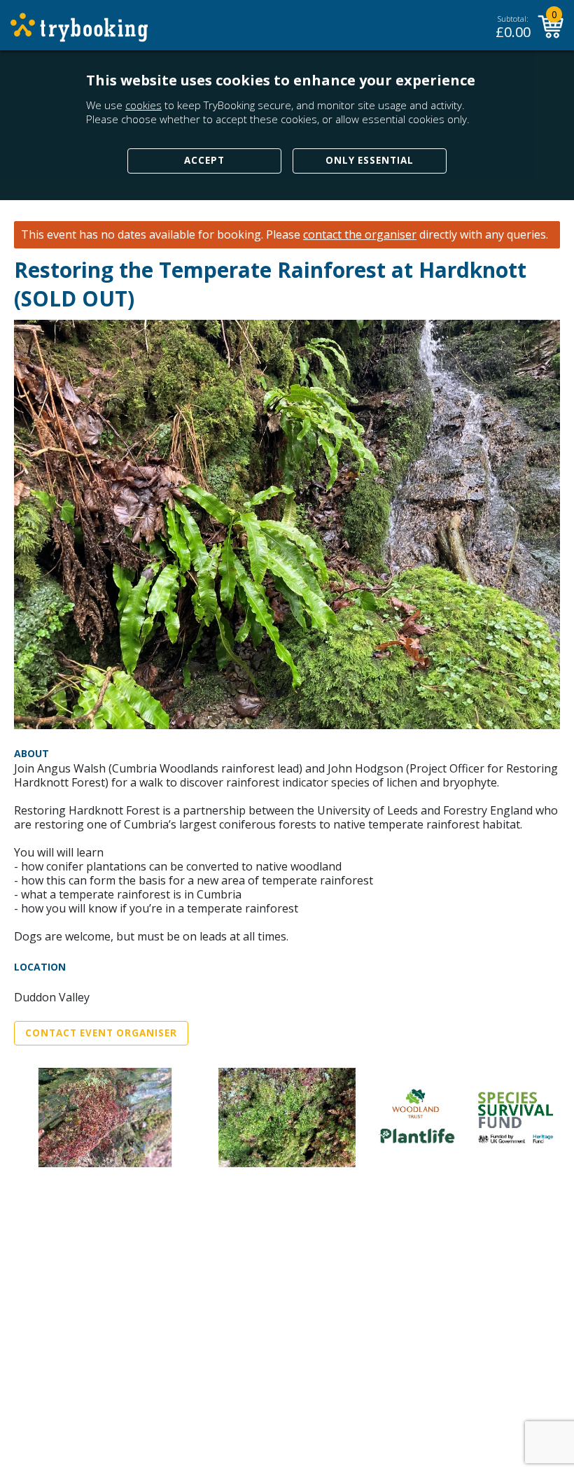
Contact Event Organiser (101, 1033)
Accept (204, 160)
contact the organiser (359, 234)
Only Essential (370, 160)
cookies (143, 105)
